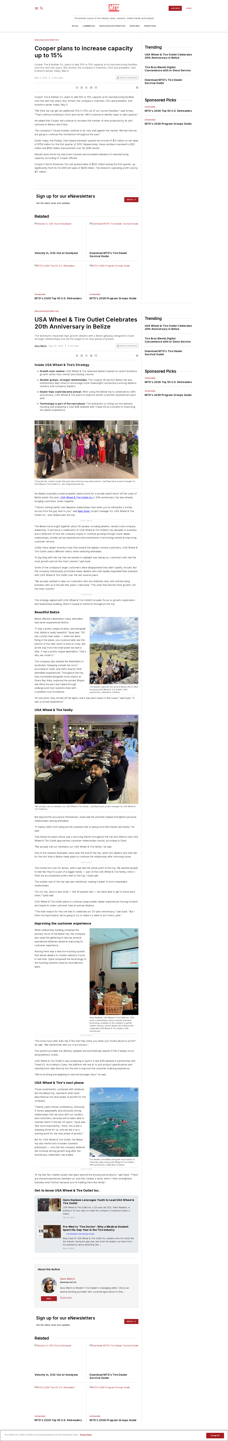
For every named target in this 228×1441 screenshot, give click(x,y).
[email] (96, 87)
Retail (75, 26)
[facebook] (77, 87)
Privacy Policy (86, 1435)
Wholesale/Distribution (112, 26)
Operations (150, 26)
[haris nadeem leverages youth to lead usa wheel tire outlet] (49, 1194)
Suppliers (135, 26)
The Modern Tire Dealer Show (80, 1224)
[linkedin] (81, 87)
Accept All (215, 1436)
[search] (42, 8)
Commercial (89, 26)
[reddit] (91, 87)
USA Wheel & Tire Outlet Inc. (76, 497)
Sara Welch (41, 346)
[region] (114, 1435)
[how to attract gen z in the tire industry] (49, 1221)
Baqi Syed (83, 511)
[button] (37, 8)
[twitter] (86, 87)
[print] (137, 87)
